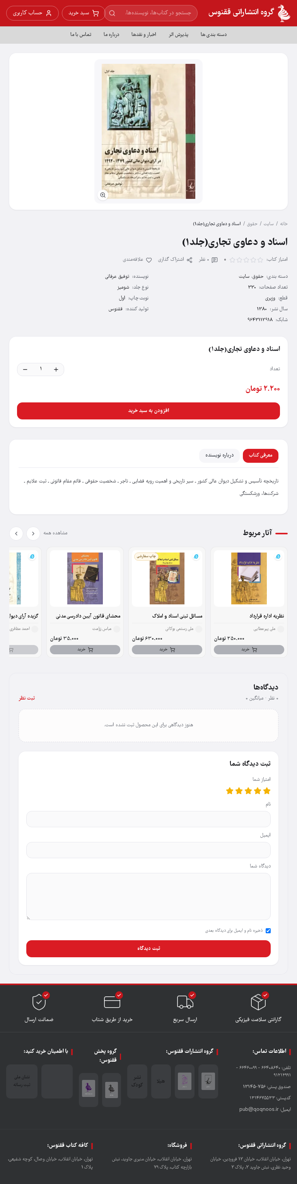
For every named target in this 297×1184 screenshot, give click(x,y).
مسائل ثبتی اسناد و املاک (177, 616)
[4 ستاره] (239, 791)
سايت (269, 224)
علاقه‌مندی (133, 259)
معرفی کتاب (260, 455)
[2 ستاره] (257, 791)
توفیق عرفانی (117, 277)
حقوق (252, 224)
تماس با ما (80, 35)
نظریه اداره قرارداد (266, 616)
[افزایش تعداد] (56, 369)
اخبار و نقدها (143, 35)
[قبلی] (33, 534)
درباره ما (111, 35)
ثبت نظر (27, 698)
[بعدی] (16, 534)
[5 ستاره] (230, 791)
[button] (148, 131)
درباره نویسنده (219, 455)
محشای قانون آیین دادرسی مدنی (88, 616)
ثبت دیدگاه (148, 949)
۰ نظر (204, 259)
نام (268, 804)
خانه (284, 224)
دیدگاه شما (260, 866)
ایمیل (265, 835)
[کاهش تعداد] (25, 369)
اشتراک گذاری (171, 259)
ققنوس (116, 309)
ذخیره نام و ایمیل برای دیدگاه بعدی (234, 931)
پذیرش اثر (178, 35)
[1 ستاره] (267, 791)
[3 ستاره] (248, 791)
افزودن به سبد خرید (148, 411)
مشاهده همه (55, 533)
